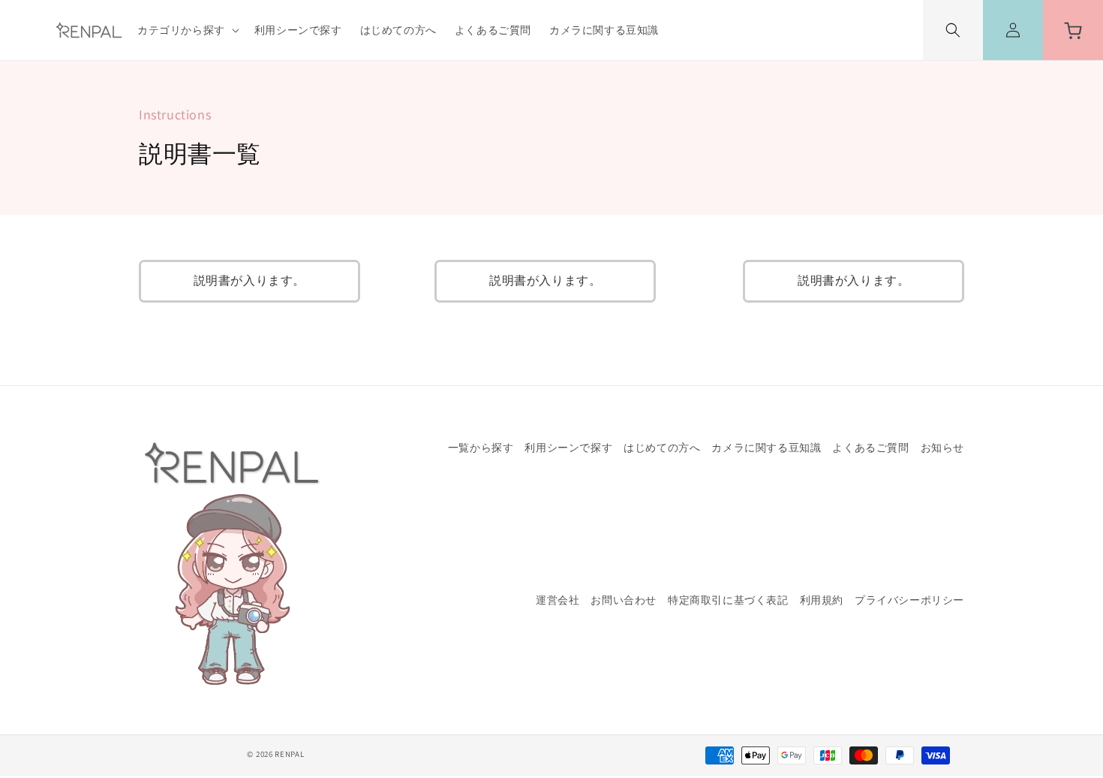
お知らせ (942, 447)
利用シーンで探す (568, 447)
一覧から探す (481, 448)
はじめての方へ (662, 447)
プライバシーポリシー (909, 600)
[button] (186, 30)
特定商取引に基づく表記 (728, 600)
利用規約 (821, 600)
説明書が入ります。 (249, 280)
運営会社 (557, 601)
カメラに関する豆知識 (766, 447)
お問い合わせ (624, 600)
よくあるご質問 (870, 447)
